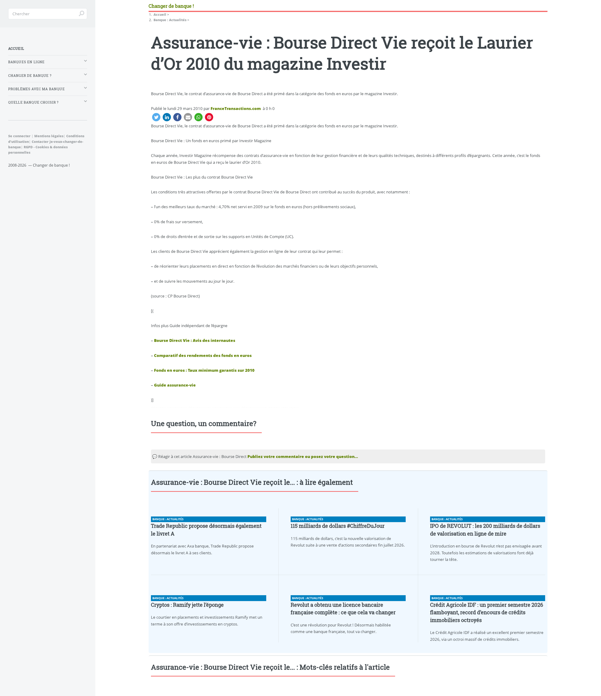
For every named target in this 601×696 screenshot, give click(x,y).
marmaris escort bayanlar (284, 407)
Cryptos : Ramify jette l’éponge (187, 604)
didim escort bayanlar (254, 407)
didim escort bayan (199, 407)
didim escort (158, 407)
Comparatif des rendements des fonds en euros (203, 355)
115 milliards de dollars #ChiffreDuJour (338, 525)
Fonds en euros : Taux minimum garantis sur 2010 (204, 370)
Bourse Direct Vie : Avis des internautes (194, 340)
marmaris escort (177, 407)
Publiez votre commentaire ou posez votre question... (302, 456)
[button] (156, 117)
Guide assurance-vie (175, 385)
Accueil (16, 48)
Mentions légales (48, 136)
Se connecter (19, 136)
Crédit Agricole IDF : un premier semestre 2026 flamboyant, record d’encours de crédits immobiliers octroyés (486, 612)
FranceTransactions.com (236, 108)
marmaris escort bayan (226, 407)
